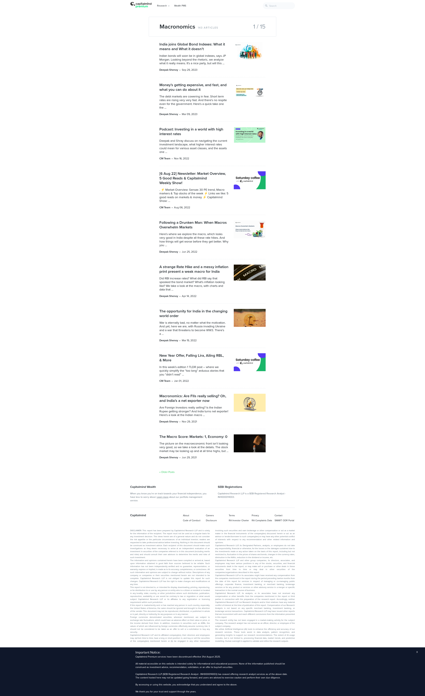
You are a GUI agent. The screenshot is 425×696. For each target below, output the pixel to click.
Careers (210, 515)
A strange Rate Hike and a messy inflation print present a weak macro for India (193, 269)
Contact (278, 515)
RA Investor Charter (239, 520)
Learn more (163, 497)
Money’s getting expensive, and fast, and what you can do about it (193, 87)
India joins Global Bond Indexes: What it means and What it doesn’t (192, 46)
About (186, 515)
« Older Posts (166, 472)
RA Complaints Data (262, 520)
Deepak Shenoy (168, 70)
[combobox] (279, 5)
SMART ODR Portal (284, 520)
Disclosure (211, 520)
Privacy (255, 515)
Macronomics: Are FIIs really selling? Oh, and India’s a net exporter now (192, 398)
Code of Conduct (191, 520)
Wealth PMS (180, 5)
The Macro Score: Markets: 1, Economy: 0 (193, 436)
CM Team (164, 158)
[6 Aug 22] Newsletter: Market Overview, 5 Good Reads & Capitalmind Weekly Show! (192, 178)
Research (162, 5)
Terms (232, 515)
